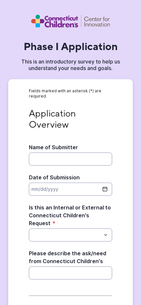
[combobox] (70, 235)
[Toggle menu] (105, 235)
